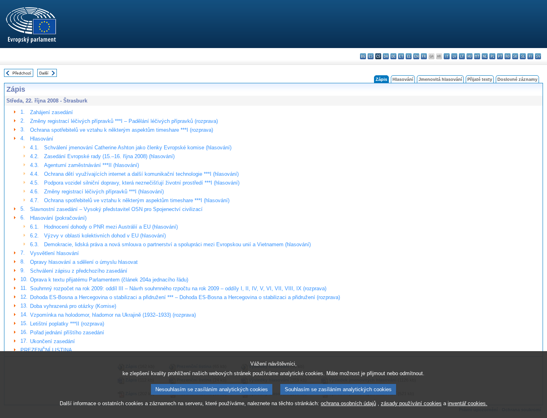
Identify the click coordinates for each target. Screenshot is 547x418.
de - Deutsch (393, 56)
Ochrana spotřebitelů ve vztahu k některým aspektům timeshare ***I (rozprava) (121, 130)
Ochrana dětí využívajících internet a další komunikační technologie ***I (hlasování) (141, 174)
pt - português (500, 56)
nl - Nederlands (485, 56)
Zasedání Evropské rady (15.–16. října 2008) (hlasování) (109, 156)
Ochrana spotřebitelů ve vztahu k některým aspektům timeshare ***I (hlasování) (136, 200)
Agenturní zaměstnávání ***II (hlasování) (91, 165)
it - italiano (447, 56)
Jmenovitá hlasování (440, 79)
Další (43, 73)
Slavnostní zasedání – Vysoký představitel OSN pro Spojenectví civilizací (116, 209)
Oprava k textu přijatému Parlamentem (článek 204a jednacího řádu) (109, 280)
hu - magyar (470, 56)
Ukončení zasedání (52, 341)
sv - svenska (538, 56)
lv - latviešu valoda (454, 56)
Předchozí (21, 73)
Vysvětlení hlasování (54, 253)
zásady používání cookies (411, 403)
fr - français (424, 56)
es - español (371, 56)
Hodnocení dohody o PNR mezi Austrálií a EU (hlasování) (111, 227)
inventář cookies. (467, 403)
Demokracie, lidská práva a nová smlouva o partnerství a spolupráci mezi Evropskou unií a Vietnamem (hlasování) (177, 244)
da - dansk (386, 56)
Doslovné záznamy (517, 79)
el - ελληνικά (409, 56)
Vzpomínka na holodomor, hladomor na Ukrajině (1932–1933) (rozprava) (113, 315)
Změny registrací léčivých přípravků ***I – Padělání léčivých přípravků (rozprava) (124, 121)
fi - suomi (530, 56)
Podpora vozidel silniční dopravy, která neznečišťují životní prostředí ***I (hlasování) (141, 183)
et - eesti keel (401, 56)
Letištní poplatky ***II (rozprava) (67, 324)
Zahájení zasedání (51, 112)
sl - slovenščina (523, 56)
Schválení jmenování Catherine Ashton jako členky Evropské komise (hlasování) (137, 148)
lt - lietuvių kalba (462, 56)
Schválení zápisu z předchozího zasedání (78, 271)
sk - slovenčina (515, 56)
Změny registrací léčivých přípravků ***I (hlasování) (104, 192)
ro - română (508, 56)
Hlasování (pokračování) (58, 218)
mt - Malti (477, 56)
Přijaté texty (479, 79)
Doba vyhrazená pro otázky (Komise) (73, 306)
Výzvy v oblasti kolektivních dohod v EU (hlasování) (105, 236)
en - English (416, 56)
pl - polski (492, 56)
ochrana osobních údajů (348, 403)
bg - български (363, 56)
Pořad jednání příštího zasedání (67, 333)
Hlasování (402, 79)
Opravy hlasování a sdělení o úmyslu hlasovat (84, 262)
